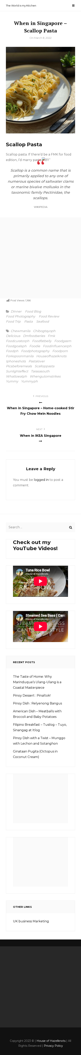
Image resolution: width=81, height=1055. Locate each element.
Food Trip (13, 321)
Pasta (28, 321)
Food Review (49, 316)
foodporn (60, 351)
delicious (13, 336)
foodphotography (35, 351)
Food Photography (20, 316)
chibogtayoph (44, 331)
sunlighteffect (17, 371)
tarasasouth (40, 371)
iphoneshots (16, 361)
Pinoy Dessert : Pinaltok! (32, 695)
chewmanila (20, 331)
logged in (41, 480)
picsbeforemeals (19, 366)
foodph (12, 351)
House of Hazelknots (51, 1041)
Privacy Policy (53, 1046)
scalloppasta (44, 366)
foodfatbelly (42, 341)
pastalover (37, 361)
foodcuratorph (17, 341)
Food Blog (33, 311)
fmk (51, 336)
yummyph (29, 381)
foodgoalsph (16, 346)
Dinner (16, 311)
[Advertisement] (40, 257)
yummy (12, 381)
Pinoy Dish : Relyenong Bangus (37, 703)
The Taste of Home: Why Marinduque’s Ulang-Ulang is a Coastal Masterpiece (37, 682)
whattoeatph (16, 376)
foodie (34, 346)
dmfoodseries (34, 336)
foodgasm (62, 341)
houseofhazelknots (51, 356)
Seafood (42, 321)
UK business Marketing (31, 921)
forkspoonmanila (19, 356)
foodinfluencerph (57, 346)
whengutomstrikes (45, 376)
